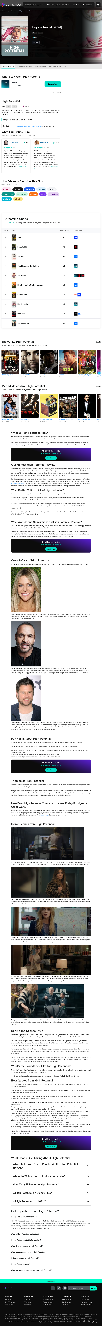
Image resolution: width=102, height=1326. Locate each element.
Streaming (27, 1299)
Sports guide (47, 1304)
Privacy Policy (93, 1322)
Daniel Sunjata (28, 126)
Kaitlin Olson (20, 126)
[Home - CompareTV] (11, 5)
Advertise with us (86, 1302)
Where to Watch (8, 66)
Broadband (27, 1304)
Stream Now (53, 84)
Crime (34, 32)
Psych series (44, 815)
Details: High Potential (24, 66)
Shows (13, 11)
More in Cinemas (40, 66)
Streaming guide (48, 1299)
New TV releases (10, 1302)
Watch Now (51, 458)
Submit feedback (86, 1304)
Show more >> (21, 166)
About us (65, 1304)
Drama (40, 32)
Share (36, 42)
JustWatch (57, 92)
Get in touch (85, 1299)
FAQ (65, 66)
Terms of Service (83, 1322)
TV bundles (27, 1302)
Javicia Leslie (37, 126)
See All (98, 342)
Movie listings (9, 1304)
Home (4, 11)
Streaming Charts (55, 66)
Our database (66, 1302)
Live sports (8, 1299)
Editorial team (66, 1299)
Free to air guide (48, 1302)
